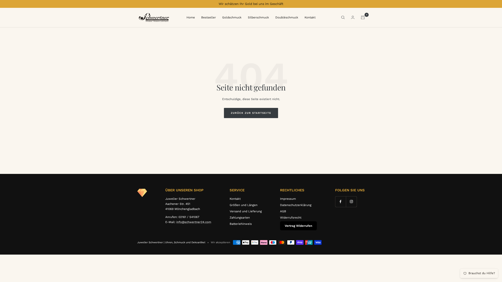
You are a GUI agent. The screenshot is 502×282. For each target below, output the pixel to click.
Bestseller (208, 17)
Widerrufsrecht (290, 217)
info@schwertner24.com (193, 222)
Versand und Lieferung (246, 211)
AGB (283, 211)
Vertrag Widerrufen (298, 226)
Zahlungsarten (240, 217)
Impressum (288, 199)
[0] (363, 17)
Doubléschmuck (286, 17)
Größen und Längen (243, 205)
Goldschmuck (232, 17)
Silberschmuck (258, 17)
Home (190, 17)
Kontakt (310, 17)
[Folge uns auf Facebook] (340, 201)
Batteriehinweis (241, 224)
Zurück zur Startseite (251, 112)
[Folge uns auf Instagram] (351, 201)
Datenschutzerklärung (295, 205)
